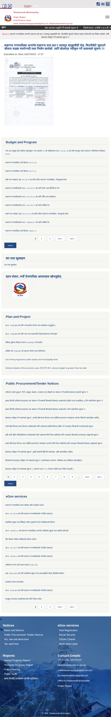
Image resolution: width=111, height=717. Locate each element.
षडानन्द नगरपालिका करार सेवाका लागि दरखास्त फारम (24, 505)
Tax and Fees (11, 644)
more (10, 245)
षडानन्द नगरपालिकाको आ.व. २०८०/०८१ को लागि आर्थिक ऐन (27, 205)
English (27, 6)
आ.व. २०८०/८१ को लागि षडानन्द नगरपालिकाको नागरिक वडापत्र (28, 548)
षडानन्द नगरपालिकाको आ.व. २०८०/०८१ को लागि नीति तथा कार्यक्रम (30, 196)
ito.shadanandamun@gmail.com (73, 675)
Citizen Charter (67, 639)
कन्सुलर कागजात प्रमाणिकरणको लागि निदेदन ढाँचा (23, 599)
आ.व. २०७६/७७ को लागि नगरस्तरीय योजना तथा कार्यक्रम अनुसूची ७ (30, 325)
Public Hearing (12, 669)
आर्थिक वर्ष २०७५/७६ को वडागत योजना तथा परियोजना (25, 351)
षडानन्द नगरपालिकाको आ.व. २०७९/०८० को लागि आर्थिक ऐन (27, 222)
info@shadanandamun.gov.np (72, 665)
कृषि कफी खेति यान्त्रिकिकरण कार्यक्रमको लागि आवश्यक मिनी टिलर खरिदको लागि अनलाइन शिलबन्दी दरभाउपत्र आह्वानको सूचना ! (52, 435)
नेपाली (36, 6)
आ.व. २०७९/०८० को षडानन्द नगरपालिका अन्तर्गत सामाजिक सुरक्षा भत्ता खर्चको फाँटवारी (36, 530)
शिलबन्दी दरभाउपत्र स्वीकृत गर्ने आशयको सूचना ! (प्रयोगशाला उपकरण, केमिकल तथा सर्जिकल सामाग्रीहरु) (43, 460)
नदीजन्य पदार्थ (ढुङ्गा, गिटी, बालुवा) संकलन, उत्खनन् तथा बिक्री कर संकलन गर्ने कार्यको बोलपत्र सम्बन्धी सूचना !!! (46, 392)
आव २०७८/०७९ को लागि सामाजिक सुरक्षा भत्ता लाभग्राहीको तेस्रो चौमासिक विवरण (34, 573)
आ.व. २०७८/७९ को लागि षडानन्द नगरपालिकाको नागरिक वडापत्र (28, 590)
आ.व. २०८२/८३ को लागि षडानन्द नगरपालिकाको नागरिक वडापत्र (28, 513)
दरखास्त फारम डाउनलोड (14, 582)
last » (72, 238)
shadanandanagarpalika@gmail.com (75, 670)
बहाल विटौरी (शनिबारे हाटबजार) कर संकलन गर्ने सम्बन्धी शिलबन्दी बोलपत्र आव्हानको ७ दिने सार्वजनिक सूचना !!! (45, 409)
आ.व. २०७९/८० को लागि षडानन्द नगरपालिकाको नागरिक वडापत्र (28, 556)
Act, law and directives (16, 639)
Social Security (67, 634)
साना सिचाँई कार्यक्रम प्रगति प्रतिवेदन (21, 678)
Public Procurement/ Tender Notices (23, 634)
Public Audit (10, 674)
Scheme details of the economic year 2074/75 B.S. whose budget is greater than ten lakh (46, 368)
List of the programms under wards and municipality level (31, 359)
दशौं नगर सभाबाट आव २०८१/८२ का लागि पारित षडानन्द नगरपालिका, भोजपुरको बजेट (36, 179)
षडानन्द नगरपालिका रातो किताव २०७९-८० (20, 231)
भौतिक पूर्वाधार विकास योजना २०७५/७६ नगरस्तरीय (23, 342)
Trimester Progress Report (18, 665)
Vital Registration (68, 630)
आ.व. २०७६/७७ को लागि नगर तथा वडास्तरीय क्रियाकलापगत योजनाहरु (31, 334)
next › (60, 238)
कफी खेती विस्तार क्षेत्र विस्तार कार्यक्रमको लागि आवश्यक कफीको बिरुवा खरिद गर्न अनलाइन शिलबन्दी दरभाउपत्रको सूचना (49, 426)
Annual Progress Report (17, 660)
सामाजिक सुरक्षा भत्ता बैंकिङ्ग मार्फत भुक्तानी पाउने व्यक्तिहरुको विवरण (30, 522)
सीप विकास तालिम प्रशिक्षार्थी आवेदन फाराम (21, 539)
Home (5, 34)
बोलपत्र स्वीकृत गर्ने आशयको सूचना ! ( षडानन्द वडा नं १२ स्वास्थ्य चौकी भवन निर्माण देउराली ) (39, 469)
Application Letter (68, 644)
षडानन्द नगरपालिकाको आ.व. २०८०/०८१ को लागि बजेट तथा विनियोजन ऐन (32, 188)
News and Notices (14, 630)
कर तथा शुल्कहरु (10, 265)
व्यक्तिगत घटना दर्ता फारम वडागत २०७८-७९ (21, 565)
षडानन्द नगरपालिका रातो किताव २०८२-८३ (20, 162)
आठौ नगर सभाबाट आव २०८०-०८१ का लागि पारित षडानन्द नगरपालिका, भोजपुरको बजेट (37, 214)
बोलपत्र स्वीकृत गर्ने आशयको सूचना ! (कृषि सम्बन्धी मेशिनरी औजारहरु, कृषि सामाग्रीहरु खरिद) (39, 452)
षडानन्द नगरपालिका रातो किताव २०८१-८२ (20, 171)
